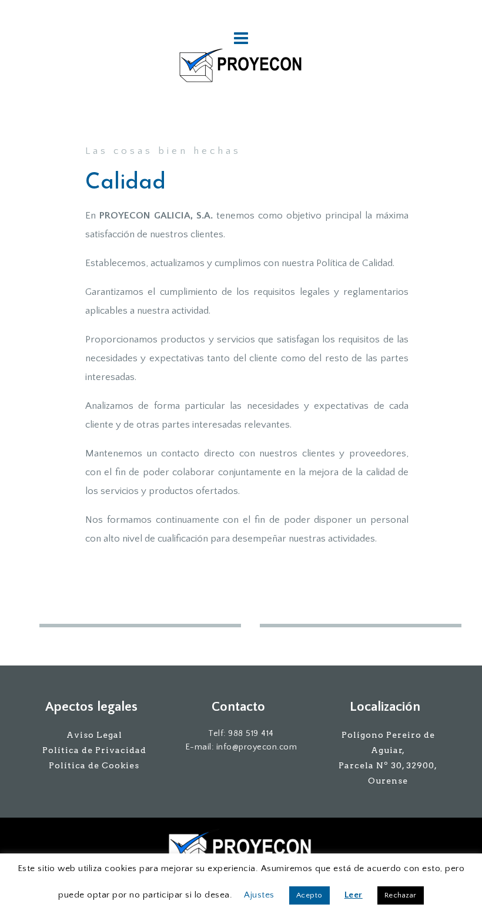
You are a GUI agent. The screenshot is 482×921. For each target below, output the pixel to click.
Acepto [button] (309, 895)
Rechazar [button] (400, 895)
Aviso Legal (94, 735)
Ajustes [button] (259, 895)
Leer (353, 895)
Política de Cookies (94, 765)
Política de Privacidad (94, 750)
